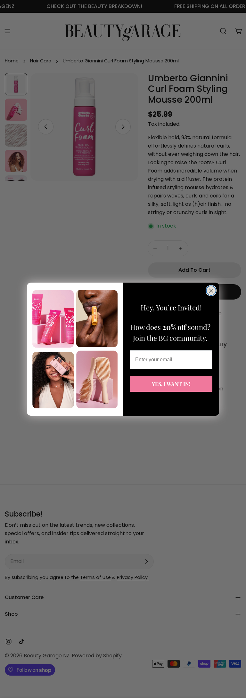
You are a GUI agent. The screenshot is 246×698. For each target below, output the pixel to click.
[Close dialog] (211, 290)
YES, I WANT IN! (171, 383)
